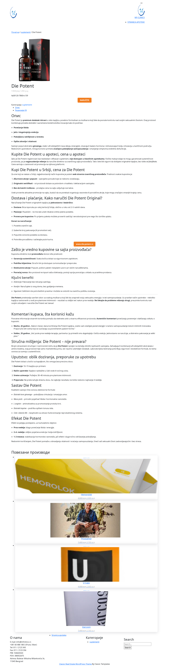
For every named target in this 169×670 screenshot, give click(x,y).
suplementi (26, 32)
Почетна (15, 32)
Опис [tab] (17, 107)
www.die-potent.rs (84, 244)
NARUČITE (84, 100)
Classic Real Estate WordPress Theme (75, 664)
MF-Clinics (140, 17)
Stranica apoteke (136, 22)
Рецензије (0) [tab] (21, 110)
